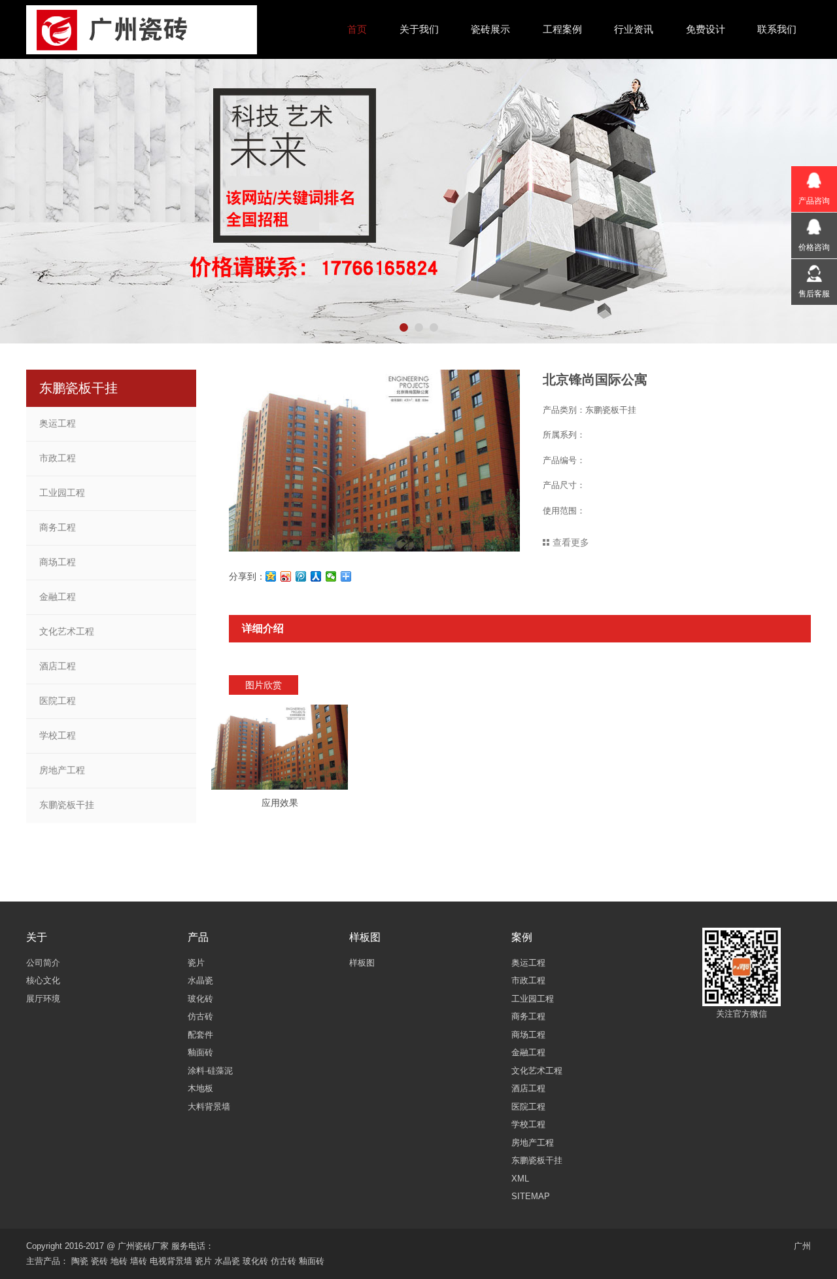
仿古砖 (283, 1261)
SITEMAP (530, 1196)
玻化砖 (255, 1261)
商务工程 (57, 527)
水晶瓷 (227, 1261)
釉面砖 (311, 1261)
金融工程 (57, 596)
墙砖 (138, 1261)
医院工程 (57, 700)
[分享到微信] (331, 576)
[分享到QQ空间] (271, 576)
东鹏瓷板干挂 (66, 804)
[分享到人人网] (316, 576)
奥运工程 (57, 423)
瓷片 (203, 1261)
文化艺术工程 (66, 631)
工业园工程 (62, 492)
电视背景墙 (171, 1261)
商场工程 (57, 562)
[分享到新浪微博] (286, 576)
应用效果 (280, 802)
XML (520, 1178)
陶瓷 (79, 1261)
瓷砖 (99, 1261)
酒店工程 (57, 666)
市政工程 (57, 458)
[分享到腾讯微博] (301, 576)
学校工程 (57, 735)
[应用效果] (279, 747)
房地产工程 (62, 770)
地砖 (119, 1261)
